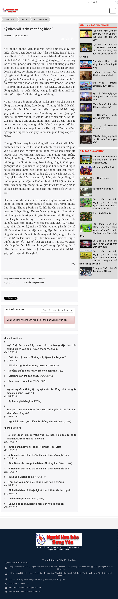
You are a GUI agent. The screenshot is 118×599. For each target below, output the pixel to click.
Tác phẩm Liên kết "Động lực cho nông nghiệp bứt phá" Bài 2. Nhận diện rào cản (104, 204)
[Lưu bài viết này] (72, 38)
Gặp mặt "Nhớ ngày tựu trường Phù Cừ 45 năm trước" (104, 96)
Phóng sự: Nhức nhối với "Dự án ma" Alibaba (104, 270)
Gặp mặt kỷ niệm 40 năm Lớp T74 (104, 127)
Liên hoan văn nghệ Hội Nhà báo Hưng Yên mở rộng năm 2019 (104, 159)
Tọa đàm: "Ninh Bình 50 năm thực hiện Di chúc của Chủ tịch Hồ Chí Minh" (104, 35)
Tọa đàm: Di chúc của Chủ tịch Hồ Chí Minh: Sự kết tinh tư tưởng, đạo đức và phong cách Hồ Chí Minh (98, 50)
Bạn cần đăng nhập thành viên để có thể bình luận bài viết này (37, 320)
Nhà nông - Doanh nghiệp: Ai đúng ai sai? (104, 84)
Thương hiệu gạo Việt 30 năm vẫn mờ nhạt (104, 73)
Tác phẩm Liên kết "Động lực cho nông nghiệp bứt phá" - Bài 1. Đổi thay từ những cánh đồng (98, 230)
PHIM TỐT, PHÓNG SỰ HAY (91, 151)
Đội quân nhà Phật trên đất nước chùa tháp (104, 105)
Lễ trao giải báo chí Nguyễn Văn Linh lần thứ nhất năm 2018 (104, 244)
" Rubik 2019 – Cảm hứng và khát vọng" (104, 116)
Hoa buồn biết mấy (101, 213)
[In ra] (68, 38)
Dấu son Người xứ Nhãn (103, 167)
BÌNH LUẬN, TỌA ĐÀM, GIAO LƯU (94, 25)
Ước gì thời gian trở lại (103, 189)
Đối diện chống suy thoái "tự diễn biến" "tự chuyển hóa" (104, 139)
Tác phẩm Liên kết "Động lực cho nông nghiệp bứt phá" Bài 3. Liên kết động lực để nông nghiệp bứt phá (98, 257)
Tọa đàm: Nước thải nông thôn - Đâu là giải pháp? (104, 64)
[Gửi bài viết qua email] (63, 38)
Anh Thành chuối (100, 178)
